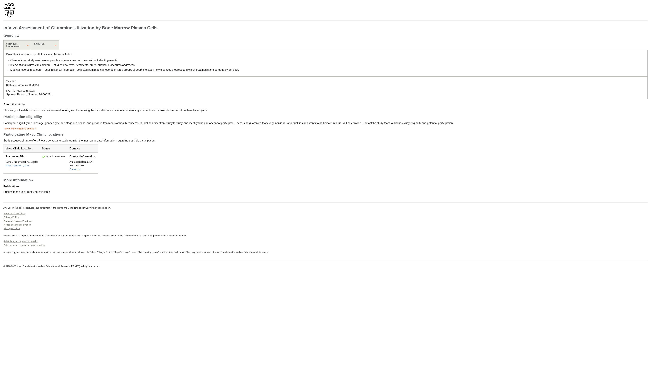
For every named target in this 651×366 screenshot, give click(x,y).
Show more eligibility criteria (19, 128)
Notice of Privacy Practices (18, 221)
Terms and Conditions (14, 213)
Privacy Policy (11, 217)
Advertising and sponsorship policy (21, 241)
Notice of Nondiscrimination (17, 224)
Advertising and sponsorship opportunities (24, 245)
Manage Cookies (12, 228)
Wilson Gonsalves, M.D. (17, 165)
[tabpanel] (325, 63)
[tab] (17, 45)
